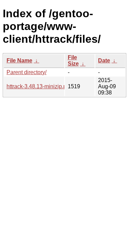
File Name (19, 60)
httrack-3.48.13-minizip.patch (42, 86)
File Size (73, 60)
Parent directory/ (26, 72)
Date (104, 60)
